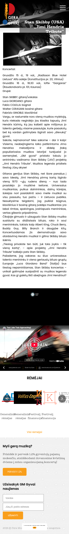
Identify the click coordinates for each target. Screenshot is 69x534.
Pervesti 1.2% (15, 471)
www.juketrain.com (15, 367)
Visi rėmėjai (34, 432)
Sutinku (34, 527)
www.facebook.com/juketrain (51, 367)
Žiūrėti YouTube (29, 367)
